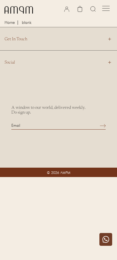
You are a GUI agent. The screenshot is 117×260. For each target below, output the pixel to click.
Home (10, 22)
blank (27, 22)
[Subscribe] (103, 125)
